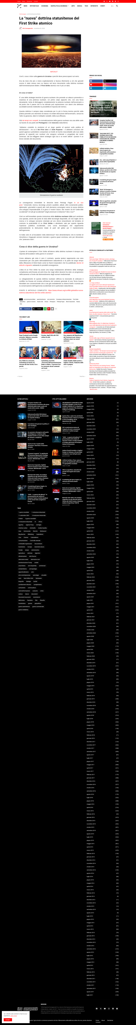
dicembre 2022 (103, 544)
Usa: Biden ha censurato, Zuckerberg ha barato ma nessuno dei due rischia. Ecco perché (28, 363)
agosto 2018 (103, 715)
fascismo (30, 600)
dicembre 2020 (103, 623)
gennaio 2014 (103, 896)
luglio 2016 (103, 797)
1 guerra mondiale (24, 512)
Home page (22, 14)
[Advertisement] (103, 41)
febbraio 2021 (103, 616)
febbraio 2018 (103, 735)
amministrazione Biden (33, 14)
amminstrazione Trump (25, 562)
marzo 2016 (103, 811)
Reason (91, 378)
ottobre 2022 (103, 551)
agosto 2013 (103, 913)
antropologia (33, 569)
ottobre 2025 (103, 432)
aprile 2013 (103, 926)
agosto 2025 (103, 439)
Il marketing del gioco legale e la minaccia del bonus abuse (108, 181)
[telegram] (112, 1)
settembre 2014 (103, 870)
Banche (35, 531)
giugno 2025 (103, 445)
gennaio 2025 (103, 462)
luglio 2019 (103, 679)
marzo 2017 (103, 771)
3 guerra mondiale (30, 518)
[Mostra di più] (56, 308)
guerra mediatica (23, 609)
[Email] (52, 308)
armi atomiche (51, 299)
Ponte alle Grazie (107, 235)
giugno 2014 (103, 880)
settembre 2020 (103, 633)
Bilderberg (31, 534)
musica (79, 6)
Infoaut (46, 301)
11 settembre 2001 (24, 515)
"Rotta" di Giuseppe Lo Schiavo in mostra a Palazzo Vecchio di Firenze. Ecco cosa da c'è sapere (108, 192)
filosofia (42, 600)
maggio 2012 (103, 962)
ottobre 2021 (103, 590)
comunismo (22, 587)
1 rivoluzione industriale (38, 512)
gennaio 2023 (103, 541)
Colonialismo (34, 537)
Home (18, 1)
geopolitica (22, 301)
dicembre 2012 (103, 939)
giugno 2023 (103, 524)
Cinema (26, 537)
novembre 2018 (103, 705)
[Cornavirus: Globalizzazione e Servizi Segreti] (96, 223)
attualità (43, 575)
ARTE (73, 6)
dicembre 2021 (103, 583)
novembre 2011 (103, 982)
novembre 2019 (103, 666)
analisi (36, 562)
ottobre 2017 (103, 748)
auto (20, 578)
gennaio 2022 (103, 580)
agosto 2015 (103, 834)
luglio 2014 (103, 876)
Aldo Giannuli (106, 223)
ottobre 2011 (103, 985)
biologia (28, 581)
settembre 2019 (103, 672)
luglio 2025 (103, 442)
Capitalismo (39, 534)
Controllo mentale (35, 540)
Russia (78, 301)
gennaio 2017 (103, 778)
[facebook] (104, 1)
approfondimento (41, 299)
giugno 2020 (103, 643)
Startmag (92, 321)
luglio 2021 (103, 600)
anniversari (42, 565)
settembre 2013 (103, 909)
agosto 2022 (103, 557)
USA (21, 304)
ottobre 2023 (103, 511)
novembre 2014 (103, 863)
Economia (44, 6)
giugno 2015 (103, 840)
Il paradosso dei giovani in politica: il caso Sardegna (107, 211)
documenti (34, 594)
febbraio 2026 (103, 419)
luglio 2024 (103, 481)
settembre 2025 (103, 435)
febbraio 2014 (103, 893)
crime (41, 591)
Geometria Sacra (39, 547)
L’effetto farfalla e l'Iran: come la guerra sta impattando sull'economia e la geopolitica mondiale (108, 151)
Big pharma (22, 534)
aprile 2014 (103, 886)
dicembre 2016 (103, 781)
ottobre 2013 (103, 906)
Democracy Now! (94, 363)
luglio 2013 (103, 916)
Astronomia (27, 531)
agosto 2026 (103, 402)
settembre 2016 (103, 791)
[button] (112, 6)
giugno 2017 (103, 761)
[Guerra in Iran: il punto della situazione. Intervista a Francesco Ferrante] (21, 446)
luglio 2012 (103, 955)
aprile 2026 (103, 412)
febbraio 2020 (103, 656)
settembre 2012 (103, 949)
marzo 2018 (103, 731)
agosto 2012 (103, 952)
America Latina (23, 528)
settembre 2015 (103, 830)
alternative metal (23, 559)
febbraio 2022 (103, 577)
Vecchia (82, 376)
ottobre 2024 (103, 472)
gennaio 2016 (103, 817)
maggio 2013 (103, 922)
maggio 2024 (103, 488)
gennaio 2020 (103, 659)
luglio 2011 (103, 995)
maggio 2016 (103, 804)
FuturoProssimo (94, 297)
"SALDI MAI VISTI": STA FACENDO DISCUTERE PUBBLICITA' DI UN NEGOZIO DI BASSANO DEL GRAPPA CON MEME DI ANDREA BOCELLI (108, 138)
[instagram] (118, 1)
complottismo (38, 584)
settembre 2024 (103, 475)
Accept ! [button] (8, 1019)
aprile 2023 (103, 531)
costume (35, 591)
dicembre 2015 (103, 820)
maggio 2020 (103, 646)
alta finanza (32, 556)
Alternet (91, 257)
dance (27, 594)
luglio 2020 (103, 639)
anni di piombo (32, 565)
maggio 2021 (103, 606)
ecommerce (36, 597)
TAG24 (91, 336)
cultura (21, 594)
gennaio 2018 (103, 738)
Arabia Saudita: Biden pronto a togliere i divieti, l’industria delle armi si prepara (73, 362)
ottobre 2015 (103, 827)
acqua (27, 550)
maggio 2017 (103, 764)
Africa (40, 521)
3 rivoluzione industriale (25, 521)
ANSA (91, 310)
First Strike (75, 299)
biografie (21, 581)
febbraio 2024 (103, 498)
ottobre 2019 (103, 669)
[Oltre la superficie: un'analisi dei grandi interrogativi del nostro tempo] (93, 203)
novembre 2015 (103, 824)
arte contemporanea (24, 575)
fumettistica (22, 603)
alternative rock (35, 559)
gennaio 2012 (103, 975)
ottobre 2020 (103, 630)
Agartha (21, 525)
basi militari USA (28, 578)
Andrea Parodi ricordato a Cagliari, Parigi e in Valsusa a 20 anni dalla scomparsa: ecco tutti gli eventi (72, 452)
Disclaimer (29, 1)
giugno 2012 (103, 959)
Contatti (36, 1)
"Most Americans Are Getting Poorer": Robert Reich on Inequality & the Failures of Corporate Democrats (102, 367)
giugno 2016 (103, 801)
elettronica (22, 600)
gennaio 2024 (103, 501)
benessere (39, 578)
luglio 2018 (103, 718)
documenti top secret (25, 597)
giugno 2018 (103, 722)
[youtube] (109, 1)
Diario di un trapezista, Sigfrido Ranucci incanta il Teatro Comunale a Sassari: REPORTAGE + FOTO (38, 466)
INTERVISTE (94, 6)
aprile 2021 (103, 610)
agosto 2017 (103, 755)
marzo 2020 (103, 653)
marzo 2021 (103, 613)
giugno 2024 (103, 485)
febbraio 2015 (103, 853)
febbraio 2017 (103, 774)
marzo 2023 (103, 534)
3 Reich (21, 518)
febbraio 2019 (103, 695)
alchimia (29, 553)
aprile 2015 (103, 847)
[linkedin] (115, 1)
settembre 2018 (103, 712)
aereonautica (35, 550)
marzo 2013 (103, 929)
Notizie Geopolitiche (95, 349)
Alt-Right (38, 525)
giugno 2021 (103, 603)
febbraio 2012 (103, 972)
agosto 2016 (103, 794)
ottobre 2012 (103, 945)
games (30, 603)
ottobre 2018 (103, 708)
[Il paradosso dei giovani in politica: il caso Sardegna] (93, 213)
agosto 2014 (103, 873)
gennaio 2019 (103, 699)
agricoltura (22, 553)
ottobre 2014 (103, 866)
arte (32, 572)
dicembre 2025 (103, 425)
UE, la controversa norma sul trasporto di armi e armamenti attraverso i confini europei (71, 429)
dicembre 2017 (103, 741)
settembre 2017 (103, 751)
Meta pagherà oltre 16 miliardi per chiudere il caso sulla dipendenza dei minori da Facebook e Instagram (102, 325)
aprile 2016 (103, 807)
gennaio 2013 (103, 936)
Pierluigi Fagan (60, 301)
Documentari (38, 543)
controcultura (32, 587)
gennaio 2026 (103, 422)
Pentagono (52, 301)
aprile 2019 (103, 689)
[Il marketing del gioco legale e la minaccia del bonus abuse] (93, 182)
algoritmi (37, 553)
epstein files (34, 6)
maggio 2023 (103, 527)
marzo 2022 (103, 574)
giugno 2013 (103, 919)
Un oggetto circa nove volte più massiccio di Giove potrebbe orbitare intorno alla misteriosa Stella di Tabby (102, 286)
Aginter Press (30, 525)
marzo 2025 (103, 455)
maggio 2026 (103, 409)
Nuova (20, 376)
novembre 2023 (103, 508)
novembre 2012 (103, 942)
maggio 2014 (103, 883)
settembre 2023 (103, 514)
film (36, 600)
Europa (30, 547)
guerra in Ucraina (31, 301)
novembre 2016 (103, 784)
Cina (20, 537)
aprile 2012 (103, 965)
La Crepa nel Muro (94, 283)
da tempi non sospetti (30, 120)
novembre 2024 (103, 468)
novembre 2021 (103, 587)
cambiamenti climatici (25, 584)
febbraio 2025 (103, 458)
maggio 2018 (103, 725)
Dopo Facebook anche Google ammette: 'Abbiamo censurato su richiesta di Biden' (28, 337)
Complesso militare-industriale (63, 299)
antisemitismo (23, 569)
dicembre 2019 (103, 662)
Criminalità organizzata (25, 543)
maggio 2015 (103, 843)
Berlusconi (43, 531)
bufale (35, 581)
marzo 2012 (103, 968)
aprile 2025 (103, 452)
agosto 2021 (103, 597)
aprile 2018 (103, 728)
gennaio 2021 (103, 620)
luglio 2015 (103, 837)
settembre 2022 (103, 554)
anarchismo (22, 565)
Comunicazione (23, 540)
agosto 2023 (103, 518)
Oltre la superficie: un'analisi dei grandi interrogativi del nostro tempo (108, 202)
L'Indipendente (93, 270)
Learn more (13, 1015)
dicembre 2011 (103, 978)
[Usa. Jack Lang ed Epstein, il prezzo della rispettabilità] (93, 162)
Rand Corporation (70, 301)
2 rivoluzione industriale (39, 515)
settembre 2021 (103, 593)
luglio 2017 (103, 758)
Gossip (20, 550)
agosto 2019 (103, 676)
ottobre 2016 (103, 787)
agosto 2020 (103, 636)
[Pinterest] (48, 308)
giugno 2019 (103, 682)
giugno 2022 (103, 564)
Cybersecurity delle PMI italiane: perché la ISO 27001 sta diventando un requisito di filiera (108, 171)
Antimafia (33, 528)
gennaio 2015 (103, 857)
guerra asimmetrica (24, 606)
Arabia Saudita (42, 528)
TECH (86, 6)
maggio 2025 (103, 448)
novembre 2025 (103, 429)
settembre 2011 (103, 988)
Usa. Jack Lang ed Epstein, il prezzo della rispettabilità (108, 160)
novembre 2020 (103, 626)
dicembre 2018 (103, 702)
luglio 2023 (103, 521)
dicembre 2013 (103, 899)
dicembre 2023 (103, 504)
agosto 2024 (103, 478)
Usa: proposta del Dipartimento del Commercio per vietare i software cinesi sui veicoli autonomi (73, 338)
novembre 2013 (103, 903)
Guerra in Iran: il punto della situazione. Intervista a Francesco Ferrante (38, 445)
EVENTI (102, 6)
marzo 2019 (103, 692)
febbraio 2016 (103, 814)
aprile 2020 (103, 649)
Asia (20, 531)
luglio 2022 (103, 560)
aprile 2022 (103, 570)
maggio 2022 (103, 567)
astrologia (36, 575)
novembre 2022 (103, 547)
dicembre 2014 (103, 860)
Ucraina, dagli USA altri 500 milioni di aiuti (50, 336)
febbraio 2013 (103, 932)
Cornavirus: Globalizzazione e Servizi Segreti (108, 226)
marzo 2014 (103, 889)
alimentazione (23, 556)
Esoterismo (22, 547)
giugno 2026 (103, 406)
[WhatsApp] (45, 308)
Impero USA (40, 301)
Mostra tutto (93, 389)
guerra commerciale (38, 606)
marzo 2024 (103, 495)
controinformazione (24, 591)
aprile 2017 (103, 768)
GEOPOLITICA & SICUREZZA (59, 6)
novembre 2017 (103, 745)
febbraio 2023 (103, 537)
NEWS (25, 6)
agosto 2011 (103, 991)
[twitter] (107, 1)
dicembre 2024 (103, 465)
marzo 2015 (103, 850)
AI (35, 521)
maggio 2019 (103, 685)
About (23, 1)
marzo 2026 (103, 416)
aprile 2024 (103, 491)
